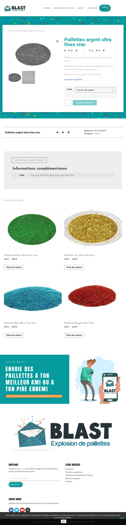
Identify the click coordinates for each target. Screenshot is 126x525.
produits (22, 469)
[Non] (122, 518)
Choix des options (14, 267)
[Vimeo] (16, 510)
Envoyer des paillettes (63, 8)
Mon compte (92, 8)
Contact (80, 8)
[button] (57, 41)
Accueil (10, 31)
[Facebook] (11, 510)
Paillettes (17, 31)
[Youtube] (22, 510)
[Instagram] (27, 510)
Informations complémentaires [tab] (29, 160)
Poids (69, 89)
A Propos (47, 8)
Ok (64, 521)
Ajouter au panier (84, 103)
